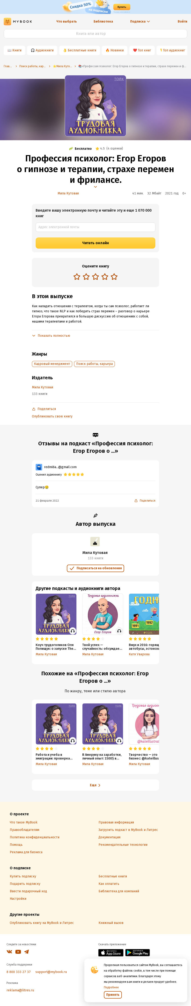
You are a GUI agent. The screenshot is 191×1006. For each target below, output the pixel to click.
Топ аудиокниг (174, 50)
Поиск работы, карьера (94, 364)
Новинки (117, 50)
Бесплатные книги (82, 50)
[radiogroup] (95, 277)
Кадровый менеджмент (52, 364)
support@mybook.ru (51, 972)
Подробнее (111, 987)
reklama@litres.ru (20, 990)
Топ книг (144, 50)
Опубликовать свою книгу (52, 416)
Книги (16, 50)
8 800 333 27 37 (19, 972)
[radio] (77, 276)
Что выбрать (66, 21)
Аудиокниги (45, 50)
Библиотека (103, 21)
